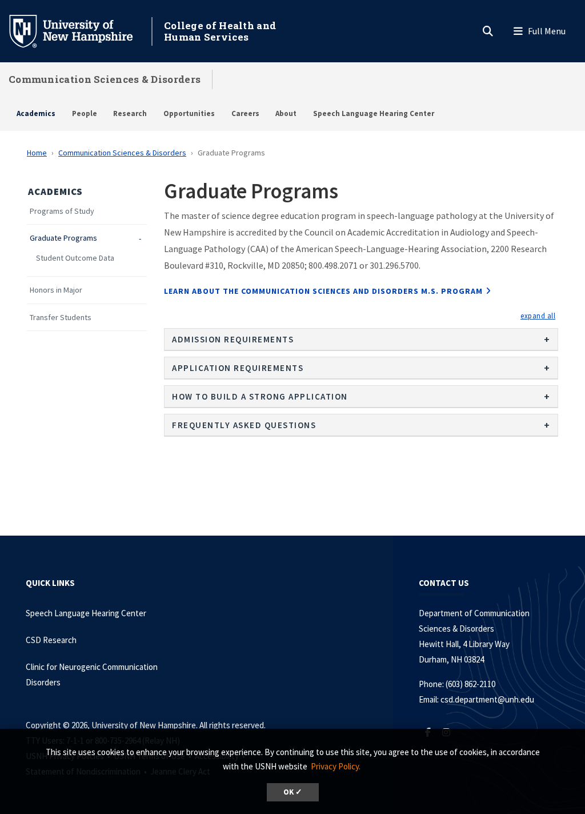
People (84, 113)
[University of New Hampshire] (80, 30)
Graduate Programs (63, 238)
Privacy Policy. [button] (335, 766)
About (285, 113)
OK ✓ (292, 792)
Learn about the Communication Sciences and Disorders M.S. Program (323, 291)
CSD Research (51, 640)
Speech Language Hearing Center (373, 113)
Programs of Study (62, 211)
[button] (537, 315)
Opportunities (189, 113)
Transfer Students (60, 317)
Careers (245, 113)
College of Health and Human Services (220, 31)
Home (37, 152)
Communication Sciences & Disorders (105, 79)
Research (130, 113)
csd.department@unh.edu (487, 699)
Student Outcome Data (75, 258)
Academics (36, 113)
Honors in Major (56, 290)
